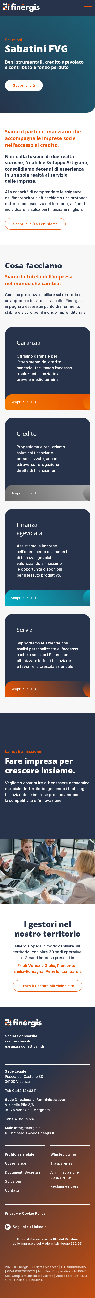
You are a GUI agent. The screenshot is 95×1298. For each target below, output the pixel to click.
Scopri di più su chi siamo (35, 224)
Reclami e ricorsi (64, 1186)
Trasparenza (61, 1163)
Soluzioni (13, 1181)
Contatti (12, 1190)
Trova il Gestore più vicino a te (47, 986)
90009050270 (78, 1267)
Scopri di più (24, 85)
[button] (87, 8)
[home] (22, 8)
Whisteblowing (63, 1154)
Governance (15, 1163)
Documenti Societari (22, 1172)
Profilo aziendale (19, 1154)
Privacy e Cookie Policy (25, 1213)
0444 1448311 (24, 1091)
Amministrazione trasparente (64, 1174)
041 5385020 (23, 1119)
